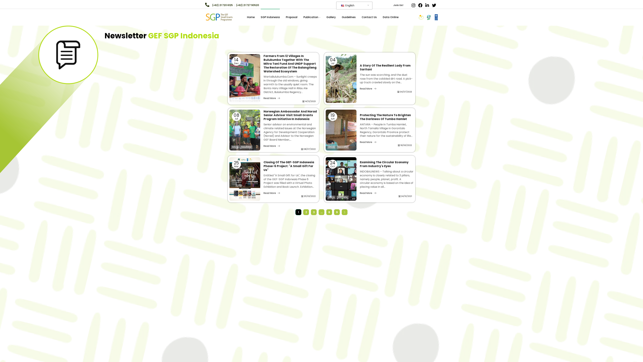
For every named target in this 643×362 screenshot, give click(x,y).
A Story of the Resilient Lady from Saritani (385, 67)
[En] (219, 17)
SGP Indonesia (270, 17)
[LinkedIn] (427, 5)
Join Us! (398, 5)
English (349, 5)
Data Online (391, 17)
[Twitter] (434, 5)
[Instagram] (413, 5)
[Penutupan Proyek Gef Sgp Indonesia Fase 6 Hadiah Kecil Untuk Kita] (244, 179)
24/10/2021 (406, 196)
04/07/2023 (406, 91)
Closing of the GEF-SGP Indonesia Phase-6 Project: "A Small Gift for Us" (289, 166)
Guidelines (349, 17)
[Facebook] (420, 5)
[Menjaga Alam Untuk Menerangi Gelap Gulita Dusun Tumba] (341, 130)
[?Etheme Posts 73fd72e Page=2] (345, 212)
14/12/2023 (310, 101)
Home (251, 17)
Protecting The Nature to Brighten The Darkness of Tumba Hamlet (385, 117)
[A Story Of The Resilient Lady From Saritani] (341, 78)
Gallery (331, 17)
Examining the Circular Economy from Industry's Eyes (384, 164)
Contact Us (369, 17)
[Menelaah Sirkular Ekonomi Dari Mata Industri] (341, 179)
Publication (310, 17)
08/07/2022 (310, 149)
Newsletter (246, 99)
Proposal (291, 17)
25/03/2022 (310, 196)
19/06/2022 (406, 145)
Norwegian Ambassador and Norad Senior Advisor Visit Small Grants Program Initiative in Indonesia (290, 115)
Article (235, 99)
